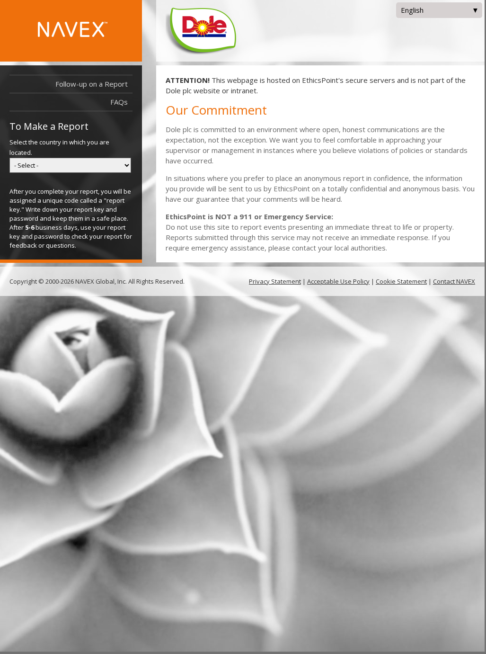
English (411, 11)
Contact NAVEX (454, 281)
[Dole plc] (201, 30)
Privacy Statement (275, 281)
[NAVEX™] (88, 34)
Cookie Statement (401, 281)
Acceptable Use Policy (338, 281)
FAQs (119, 102)
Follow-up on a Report (91, 84)
